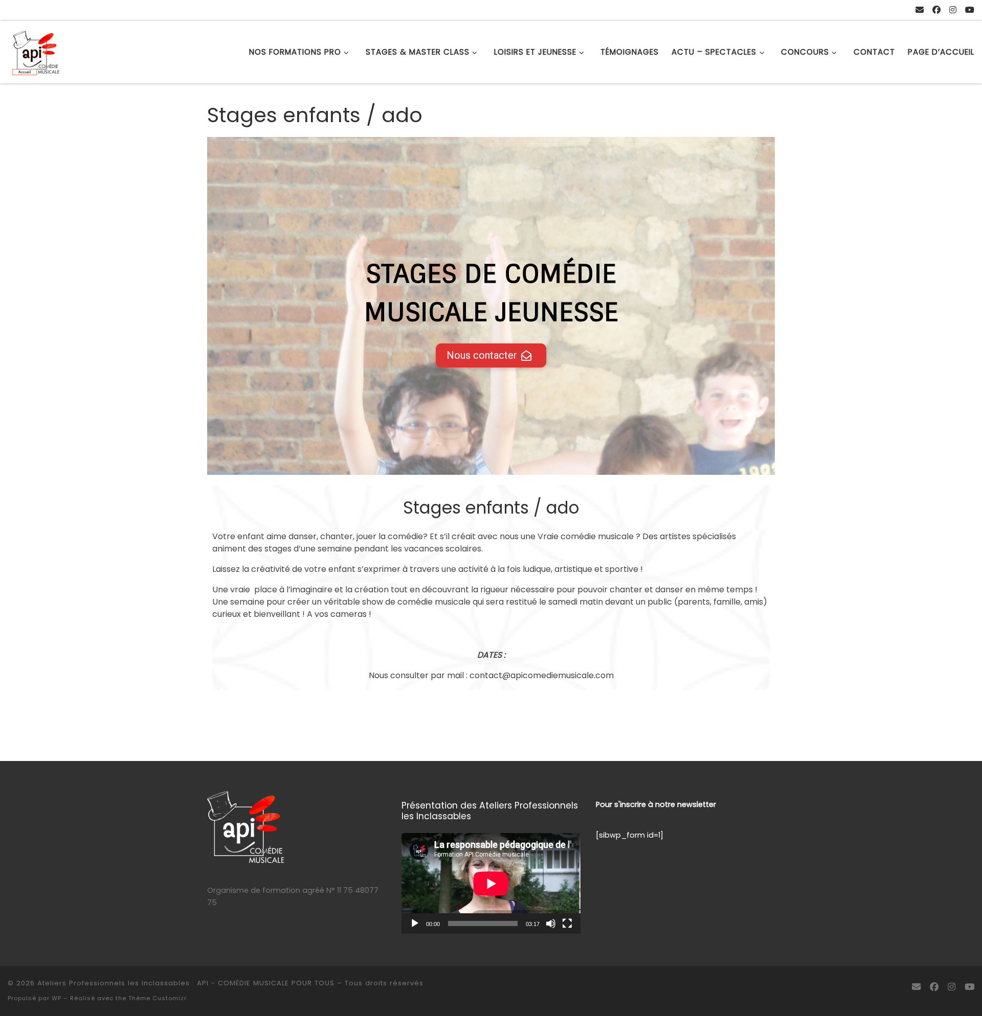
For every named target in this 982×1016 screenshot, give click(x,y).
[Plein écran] (567, 923)
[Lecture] (415, 923)
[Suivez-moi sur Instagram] (952, 10)
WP (56, 998)
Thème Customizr (157, 998)
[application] (491, 883)
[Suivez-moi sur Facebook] (936, 10)
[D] (969, 10)
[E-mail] (920, 10)
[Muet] (551, 923)
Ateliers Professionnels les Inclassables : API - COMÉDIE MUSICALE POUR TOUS (185, 983)
